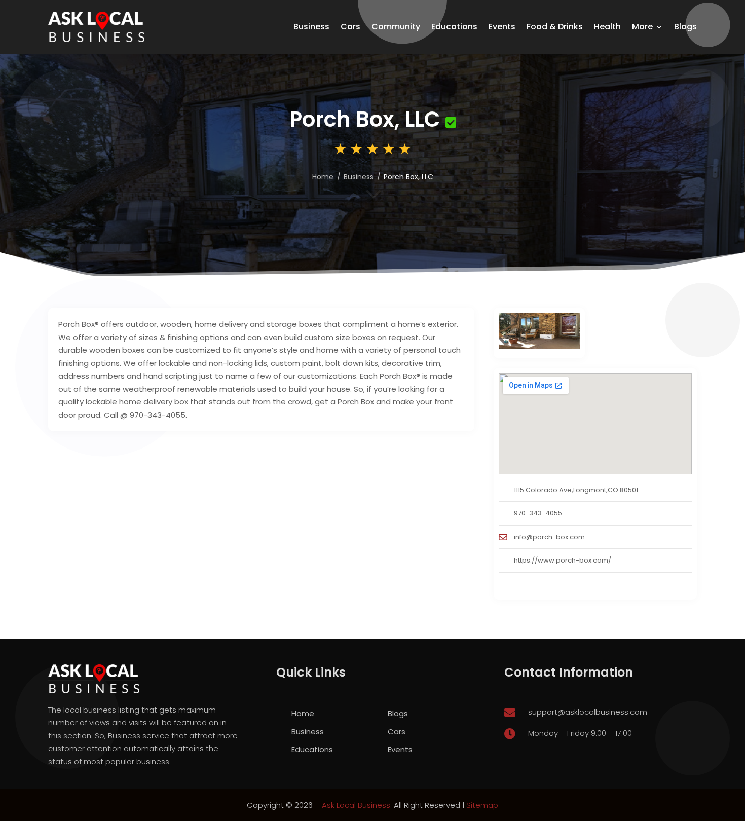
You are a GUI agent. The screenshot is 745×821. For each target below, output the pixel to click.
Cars (350, 26)
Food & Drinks (555, 26)
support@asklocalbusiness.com (587, 711)
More (642, 26)
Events (502, 26)
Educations (454, 26)
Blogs (685, 26)
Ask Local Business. (357, 805)
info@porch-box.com (549, 537)
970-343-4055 (538, 513)
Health (607, 26)
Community (395, 26)
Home (302, 713)
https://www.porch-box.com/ (562, 560)
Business (311, 26)
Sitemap (482, 805)
